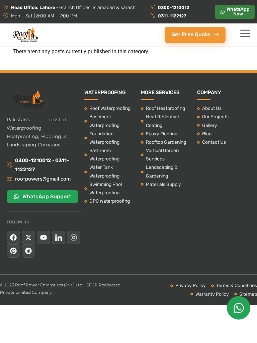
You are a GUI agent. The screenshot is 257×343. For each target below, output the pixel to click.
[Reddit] (28, 251)
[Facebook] (13, 237)
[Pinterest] (13, 251)
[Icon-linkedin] (58, 237)
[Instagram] (73, 237)
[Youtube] (43, 237)
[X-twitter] (28, 237)
